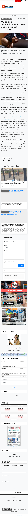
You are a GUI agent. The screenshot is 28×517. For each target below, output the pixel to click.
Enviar (21, 265)
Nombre (5, 245)
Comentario (6, 250)
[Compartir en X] (6, 161)
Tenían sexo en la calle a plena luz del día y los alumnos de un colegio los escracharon (13, 182)
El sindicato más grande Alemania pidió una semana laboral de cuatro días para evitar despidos (12, 225)
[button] (14, 1)
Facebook (14, 327)
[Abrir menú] (2, 13)
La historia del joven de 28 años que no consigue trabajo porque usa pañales (11, 204)
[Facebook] (22, 1)
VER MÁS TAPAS (14, 447)
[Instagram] (24, 1)
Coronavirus (14, 15)
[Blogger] (26, 1)
